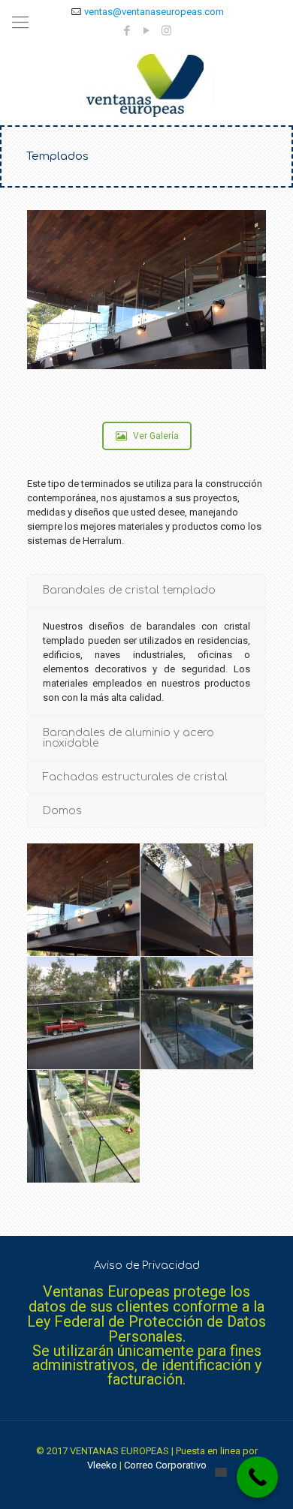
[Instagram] (166, 31)
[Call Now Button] (257, 1477)
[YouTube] (147, 31)
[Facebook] (127, 31)
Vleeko (102, 1465)
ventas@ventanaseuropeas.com (154, 11)
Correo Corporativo (165, 1465)
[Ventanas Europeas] (146, 84)
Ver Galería (156, 436)
